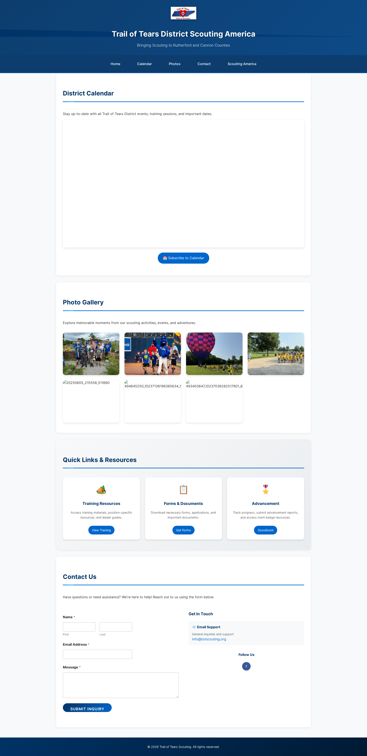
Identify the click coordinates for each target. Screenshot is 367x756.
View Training (101, 530)
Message (72, 667)
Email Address (76, 644)
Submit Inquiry (87, 709)
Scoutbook (266, 530)
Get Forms (183, 530)
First (66, 634)
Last (103, 634)
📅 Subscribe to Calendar (183, 258)
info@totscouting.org (209, 639)
